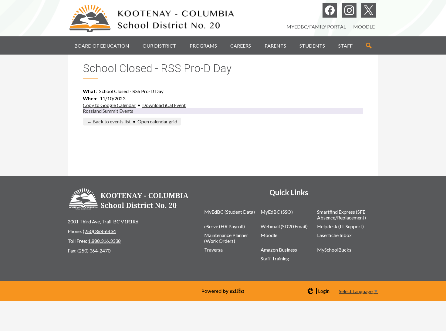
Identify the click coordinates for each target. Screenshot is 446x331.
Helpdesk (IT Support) (340, 226)
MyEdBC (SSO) (277, 212)
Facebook (330, 10)
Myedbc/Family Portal (316, 26)
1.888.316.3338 (104, 241)
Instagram (349, 10)
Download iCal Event (164, 105)
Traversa (213, 249)
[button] (101, 45)
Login (317, 291)
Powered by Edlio (223, 291)
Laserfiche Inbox (334, 235)
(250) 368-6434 (99, 231)
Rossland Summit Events (108, 111)
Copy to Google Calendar (109, 105)
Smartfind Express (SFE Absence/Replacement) (341, 214)
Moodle (364, 26)
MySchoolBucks (334, 249)
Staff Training (275, 258)
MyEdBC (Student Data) (229, 212)
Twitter (368, 10)
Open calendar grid (157, 121)
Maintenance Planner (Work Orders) (226, 238)
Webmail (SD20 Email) (284, 226)
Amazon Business (279, 249)
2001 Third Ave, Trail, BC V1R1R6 (103, 221)
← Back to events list (109, 121)
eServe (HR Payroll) (224, 226)
